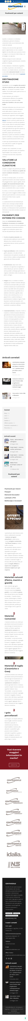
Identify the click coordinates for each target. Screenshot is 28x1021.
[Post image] (6, 365)
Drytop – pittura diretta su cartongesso (16, 440)
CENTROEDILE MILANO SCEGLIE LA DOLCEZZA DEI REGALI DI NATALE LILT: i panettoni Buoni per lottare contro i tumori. (18, 367)
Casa (5, 415)
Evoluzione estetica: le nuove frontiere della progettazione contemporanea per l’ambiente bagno (18, 383)
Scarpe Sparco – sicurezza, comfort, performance (17, 456)
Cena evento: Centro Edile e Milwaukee (18, 394)
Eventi (5, 418)
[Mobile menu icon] (25, 6)
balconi (4, 120)
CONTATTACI (14, 765)
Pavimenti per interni (13, 489)
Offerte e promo (8, 423)
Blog (5, 413)
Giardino (6, 420)
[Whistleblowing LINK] (10, 918)
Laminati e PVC (10, 498)
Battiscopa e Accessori (13, 501)
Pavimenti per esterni (13, 486)
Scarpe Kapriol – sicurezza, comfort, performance (17, 448)
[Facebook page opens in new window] (6, 1)
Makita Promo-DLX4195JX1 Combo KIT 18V (16, 464)
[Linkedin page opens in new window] (10, 1)
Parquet (8, 492)
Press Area (7, 428)
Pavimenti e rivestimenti (10, 425)
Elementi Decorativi (12, 495)
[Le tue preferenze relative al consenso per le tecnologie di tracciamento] (25, 1018)
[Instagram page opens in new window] (8, 1)
